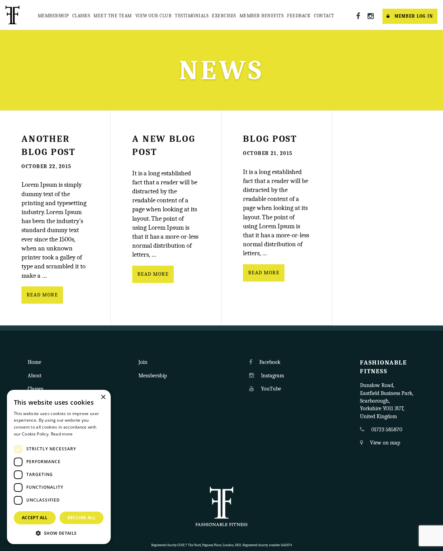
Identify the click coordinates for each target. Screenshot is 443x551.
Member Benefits (261, 16)
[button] (59, 533)
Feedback (298, 16)
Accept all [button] (35, 518)
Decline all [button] (81, 518)
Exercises (224, 16)
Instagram (272, 376)
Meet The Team (112, 16)
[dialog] (59, 467)
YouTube (270, 389)
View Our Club (153, 16)
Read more (42, 295)
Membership (53, 16)
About (35, 376)
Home (34, 362)
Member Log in (414, 16)
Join (142, 362)
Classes (81, 16)
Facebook (269, 362)
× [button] (103, 397)
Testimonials (191, 16)
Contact (324, 16)
